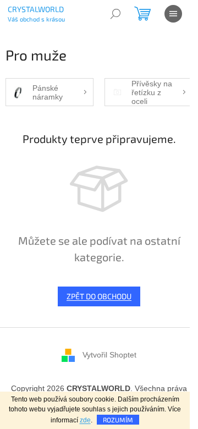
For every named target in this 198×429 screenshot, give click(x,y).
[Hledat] (116, 14)
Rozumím (118, 420)
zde (85, 420)
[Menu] (173, 14)
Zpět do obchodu (99, 296)
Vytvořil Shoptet (109, 354)
